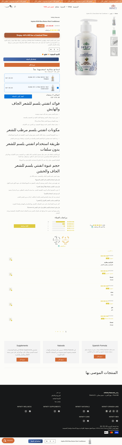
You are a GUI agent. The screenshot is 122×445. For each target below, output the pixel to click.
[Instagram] (83, 411)
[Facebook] (88, 411)
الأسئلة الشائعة (57, 398)
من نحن (58, 392)
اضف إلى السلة (18, 96)
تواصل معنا (58, 401)
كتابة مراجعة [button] (24, 226)
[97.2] (65, 239)
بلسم (111, 13)
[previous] (106, 46)
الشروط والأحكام (56, 395)
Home (116, 13)
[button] (54, 30)
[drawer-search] (15, 7)
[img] (104, 256)
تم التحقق (62, 246)
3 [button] (60, 331)
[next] (66, 46)
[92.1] (56, 239)
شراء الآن (32, 65)
